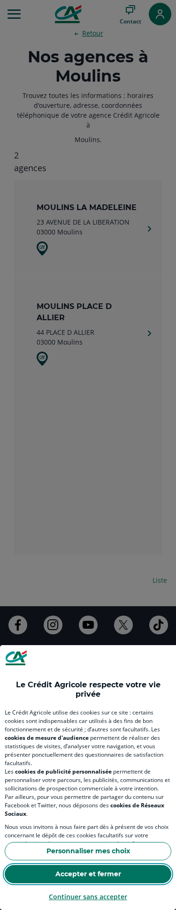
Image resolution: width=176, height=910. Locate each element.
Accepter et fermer (88, 874)
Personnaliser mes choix (88, 851)
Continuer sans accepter (88, 896)
